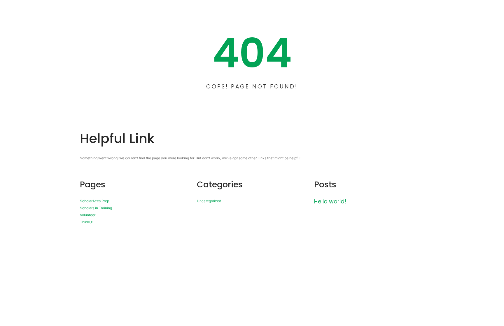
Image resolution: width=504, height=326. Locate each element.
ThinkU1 (87, 222)
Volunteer (87, 215)
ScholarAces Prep (94, 201)
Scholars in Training (96, 208)
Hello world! (330, 201)
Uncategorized (209, 201)
